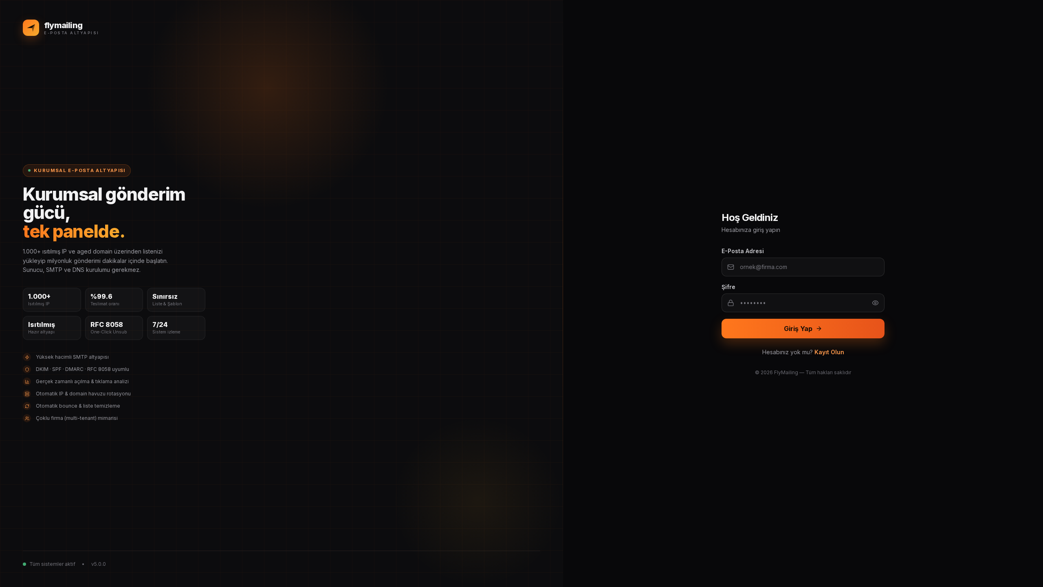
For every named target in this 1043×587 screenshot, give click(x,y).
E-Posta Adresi (743, 250)
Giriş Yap (798, 328)
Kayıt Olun (829, 352)
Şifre (728, 286)
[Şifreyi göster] (875, 303)
